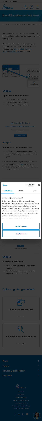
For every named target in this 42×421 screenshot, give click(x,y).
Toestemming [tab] (7, 190)
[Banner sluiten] (39, 185)
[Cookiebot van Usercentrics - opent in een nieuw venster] (26, 185)
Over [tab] (34, 190)
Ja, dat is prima (21, 226)
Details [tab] (21, 190)
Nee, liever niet (21, 234)
